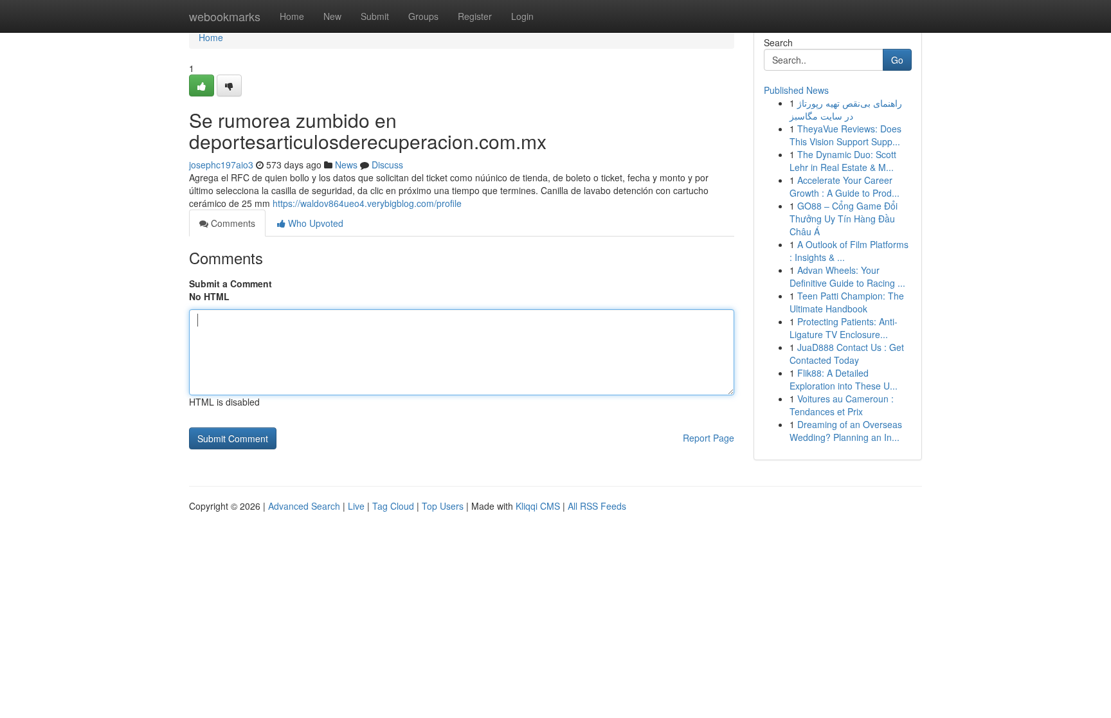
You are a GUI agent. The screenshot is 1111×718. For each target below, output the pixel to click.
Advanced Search (304, 505)
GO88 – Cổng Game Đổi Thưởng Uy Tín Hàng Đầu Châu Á (844, 218)
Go (897, 59)
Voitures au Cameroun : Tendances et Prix (842, 405)
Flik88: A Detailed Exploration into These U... (844, 379)
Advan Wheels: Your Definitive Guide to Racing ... (847, 276)
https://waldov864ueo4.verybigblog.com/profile (367, 203)
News (346, 164)
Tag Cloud (393, 505)
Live (356, 505)
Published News (796, 90)
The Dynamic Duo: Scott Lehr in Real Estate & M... (843, 161)
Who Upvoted (314, 223)
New (332, 16)
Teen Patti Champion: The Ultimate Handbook (847, 302)
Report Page (708, 437)
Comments (231, 223)
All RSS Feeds (597, 505)
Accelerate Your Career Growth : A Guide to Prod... (844, 186)
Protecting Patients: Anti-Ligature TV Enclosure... (844, 328)
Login (522, 16)
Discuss (387, 164)
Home (292, 16)
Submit (375, 16)
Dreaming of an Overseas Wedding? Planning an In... (846, 431)
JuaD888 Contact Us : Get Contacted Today (847, 353)
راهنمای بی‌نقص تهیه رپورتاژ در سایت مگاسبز (846, 109)
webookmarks (224, 16)
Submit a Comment (230, 283)
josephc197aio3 (221, 164)
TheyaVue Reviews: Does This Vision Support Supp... (845, 135)
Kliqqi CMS (538, 505)
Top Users (443, 505)
